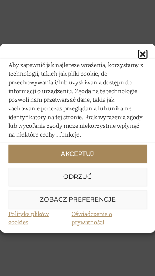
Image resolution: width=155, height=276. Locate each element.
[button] (142, 54)
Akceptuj (77, 154)
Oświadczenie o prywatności (92, 217)
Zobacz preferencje (78, 199)
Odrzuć (77, 176)
